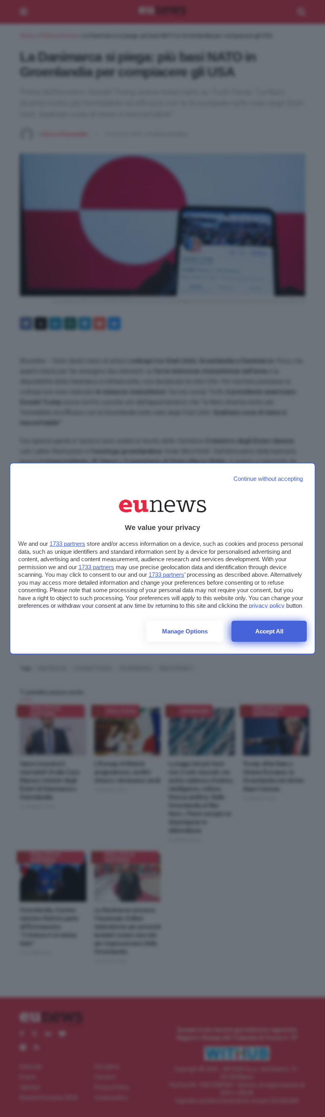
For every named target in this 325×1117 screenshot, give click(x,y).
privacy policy (267, 605)
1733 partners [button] (67, 543)
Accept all (269, 631)
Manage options (185, 631)
